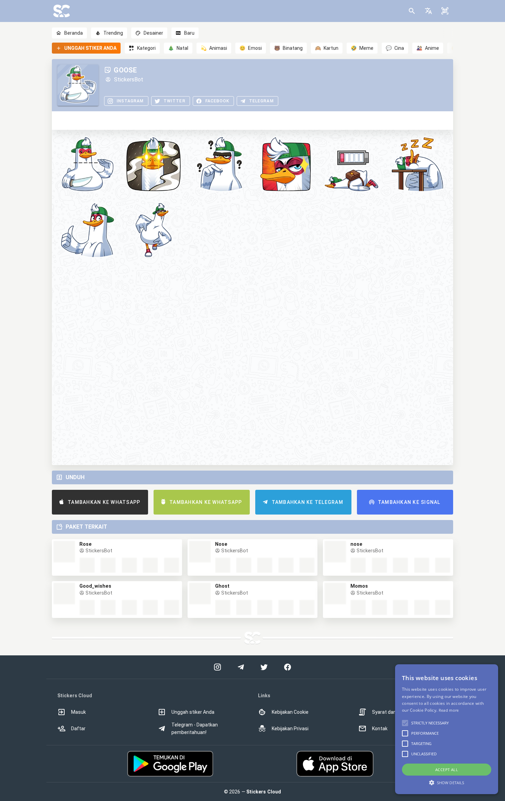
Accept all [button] (446, 769)
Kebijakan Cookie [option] (290, 712)
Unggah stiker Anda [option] (192, 712)
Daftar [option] (78, 728)
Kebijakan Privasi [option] (290, 728)
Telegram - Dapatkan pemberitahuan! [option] (194, 728)
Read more (449, 710)
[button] (428, 11)
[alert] (446, 729)
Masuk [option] (78, 712)
